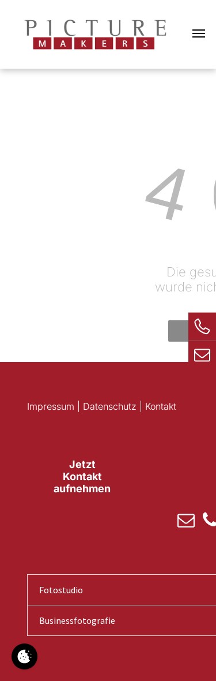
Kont (154, 406)
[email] (186, 521)
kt (172, 406)
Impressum (50, 406)
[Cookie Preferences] (24, 656)
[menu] (198, 33)
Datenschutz (110, 406)
